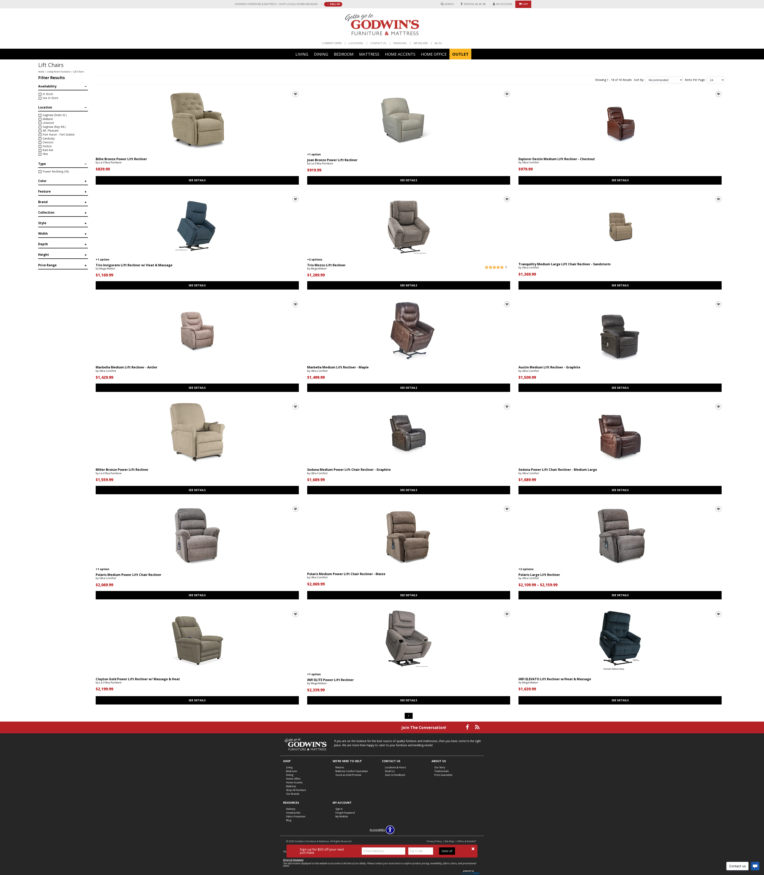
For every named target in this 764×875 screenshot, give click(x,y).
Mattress (369, 54)
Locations (356, 43)
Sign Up (447, 851)
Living (301, 54)
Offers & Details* (466, 841)
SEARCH (449, 4)
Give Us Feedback (395, 775)
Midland (47, 119)
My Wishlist (341, 816)
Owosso (47, 142)
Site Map (449, 841)
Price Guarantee (443, 775)
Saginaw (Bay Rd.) (54, 127)
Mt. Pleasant (50, 130)
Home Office (434, 54)
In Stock (47, 94)
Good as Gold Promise (348, 775)
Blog (438, 43)
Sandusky (48, 138)
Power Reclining (55, 171)
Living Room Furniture (58, 71)
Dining (321, 54)
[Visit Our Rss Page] (477, 727)
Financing (400, 43)
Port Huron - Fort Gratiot (58, 134)
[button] (473, 849)
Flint (45, 154)
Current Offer (332, 43)
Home (41, 71)
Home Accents (400, 54)
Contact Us (378, 43)
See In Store (50, 98)
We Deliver (421, 43)
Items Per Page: (695, 79)
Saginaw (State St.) (54, 115)
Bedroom (344, 54)
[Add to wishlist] (295, 94)
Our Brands (292, 794)
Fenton (47, 146)
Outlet (460, 54)
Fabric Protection (295, 816)
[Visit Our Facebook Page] (467, 727)
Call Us (335, 4)
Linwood (48, 123)
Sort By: (639, 79)
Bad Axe (47, 150)
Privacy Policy (434, 841)
